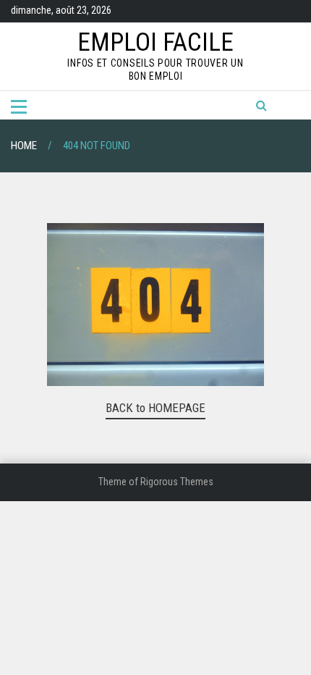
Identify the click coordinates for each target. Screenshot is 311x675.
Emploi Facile (155, 42)
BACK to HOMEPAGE (155, 408)
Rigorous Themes (176, 481)
